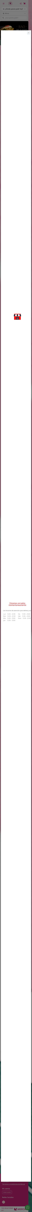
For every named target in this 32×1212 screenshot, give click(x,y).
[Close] (29, 33)
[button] (17, 316)
